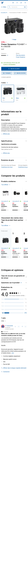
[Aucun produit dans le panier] (25, 2)
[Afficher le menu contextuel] (15, 326)
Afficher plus (6, 134)
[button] (14, 64)
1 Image (14, 39)
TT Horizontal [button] (9, 325)
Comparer (8, 73)
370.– (3, 42)
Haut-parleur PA (3, 12)
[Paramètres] (13, 2)
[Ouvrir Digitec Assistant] (21, 2)
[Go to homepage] (2, 3)
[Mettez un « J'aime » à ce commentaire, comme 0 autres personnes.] (18, 326)
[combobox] (3, 321)
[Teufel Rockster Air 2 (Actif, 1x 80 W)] (16, 243)
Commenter (6, 371)
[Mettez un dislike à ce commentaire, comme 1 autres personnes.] (25, 326)
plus (13, 353)
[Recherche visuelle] (25, 7)
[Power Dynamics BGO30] (16, 200)
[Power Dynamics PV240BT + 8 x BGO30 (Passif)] (5, 200)
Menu (4, 7)
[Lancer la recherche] (10, 7)
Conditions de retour (7, 167)
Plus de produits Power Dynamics (20, 55)
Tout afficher (4, 184)
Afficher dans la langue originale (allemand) (14, 368)
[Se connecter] (17, 2)
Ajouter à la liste (21, 73)
